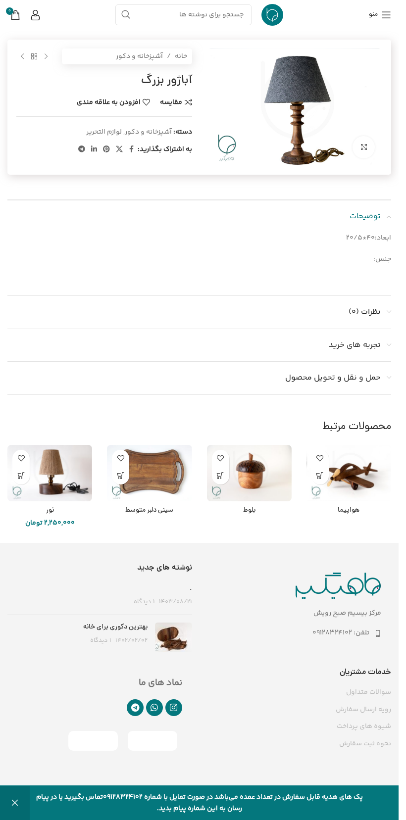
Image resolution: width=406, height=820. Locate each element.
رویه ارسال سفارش (363, 710)
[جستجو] (125, 14)
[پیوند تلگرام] (81, 150)
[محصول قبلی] (46, 56)
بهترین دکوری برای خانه (115, 627)
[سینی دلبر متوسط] (149, 473)
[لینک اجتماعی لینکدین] (94, 150)
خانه (181, 56)
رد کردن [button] (15, 803)
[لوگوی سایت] (272, 14)
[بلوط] (249, 473)
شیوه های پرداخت (364, 727)
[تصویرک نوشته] (173, 637)
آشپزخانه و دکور (139, 56)
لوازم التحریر (104, 132)
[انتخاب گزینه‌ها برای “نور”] (21, 475)
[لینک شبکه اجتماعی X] (119, 150)
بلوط (249, 510)
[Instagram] (173, 707)
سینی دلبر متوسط (149, 510)
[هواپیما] (348, 473)
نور (50, 510)
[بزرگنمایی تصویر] (364, 147)
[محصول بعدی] (22, 56)
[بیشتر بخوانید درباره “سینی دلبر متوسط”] (120, 475)
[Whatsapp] (154, 707)
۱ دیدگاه (144, 602)
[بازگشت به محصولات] (34, 56)
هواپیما (348, 510)
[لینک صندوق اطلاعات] (40, 15)
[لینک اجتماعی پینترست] (106, 150)
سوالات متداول (368, 693)
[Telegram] (135, 707)
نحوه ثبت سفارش (365, 744)
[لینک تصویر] (338, 585)
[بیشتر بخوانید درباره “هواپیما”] (320, 475)
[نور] (49, 473)
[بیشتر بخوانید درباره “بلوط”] (220, 475)
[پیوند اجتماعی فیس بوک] (132, 150)
